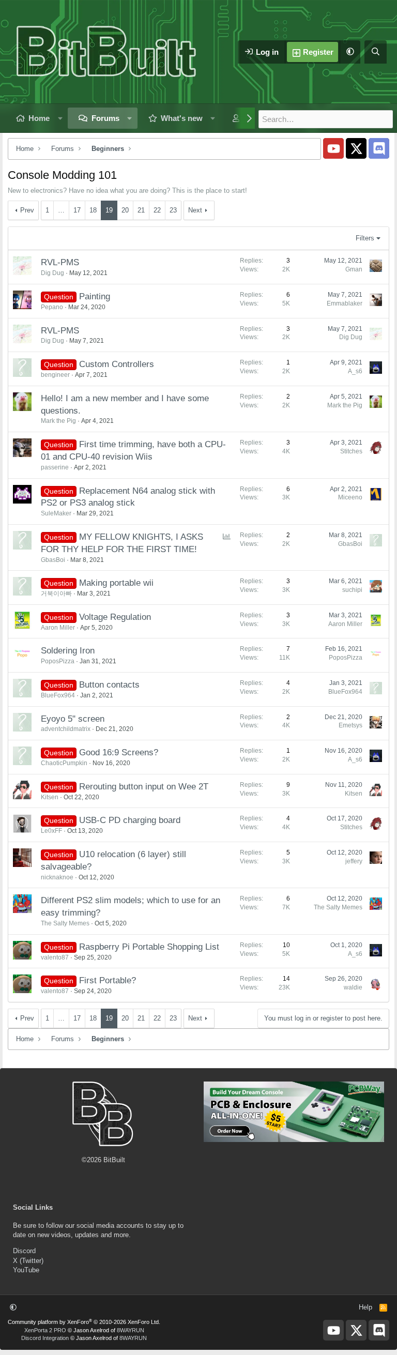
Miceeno (350, 497)
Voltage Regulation (115, 617)
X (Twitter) (28, 1261)
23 (173, 210)
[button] (350, 52)
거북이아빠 (56, 593)
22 (157, 210)
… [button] (61, 210)
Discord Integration (45, 1338)
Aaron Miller (58, 627)
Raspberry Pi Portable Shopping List (149, 947)
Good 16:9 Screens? (118, 752)
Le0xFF (51, 830)
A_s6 (355, 371)
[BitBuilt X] (356, 148)
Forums (105, 118)
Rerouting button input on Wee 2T (143, 786)
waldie (353, 987)
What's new (182, 118)
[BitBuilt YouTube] (333, 148)
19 (109, 210)
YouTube (26, 1270)
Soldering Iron (68, 651)
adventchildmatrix (65, 729)
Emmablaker (344, 303)
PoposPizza (57, 661)
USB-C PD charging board (129, 820)
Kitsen (49, 797)
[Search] (375, 52)
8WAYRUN (130, 1330)
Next (195, 210)
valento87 (55, 957)
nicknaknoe (57, 877)
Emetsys (350, 725)
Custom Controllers (116, 364)
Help (365, 1307)
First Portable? (107, 980)
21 (141, 210)
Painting (94, 296)
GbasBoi (53, 560)
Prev (27, 210)
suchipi (352, 589)
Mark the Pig (58, 420)
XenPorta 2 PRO (45, 1330)
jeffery (353, 861)
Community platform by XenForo (84, 1322)
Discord (24, 1251)
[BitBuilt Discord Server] (379, 148)
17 (77, 210)
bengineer (55, 374)
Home (39, 118)
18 (93, 210)
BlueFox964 (58, 695)
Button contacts (109, 685)
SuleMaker (56, 513)
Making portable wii (116, 583)
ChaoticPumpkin (64, 763)
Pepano (52, 307)
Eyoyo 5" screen (72, 719)
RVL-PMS (60, 262)
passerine (55, 467)
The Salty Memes (65, 923)
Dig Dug (52, 273)
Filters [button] (365, 238)
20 (125, 210)
